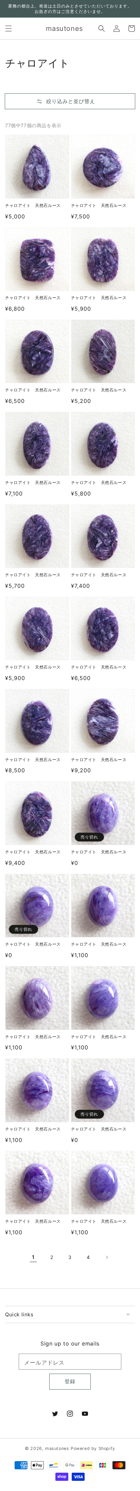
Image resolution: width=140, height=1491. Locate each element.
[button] (8, 28)
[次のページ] (106, 1257)
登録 (70, 1381)
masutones (57, 1448)
